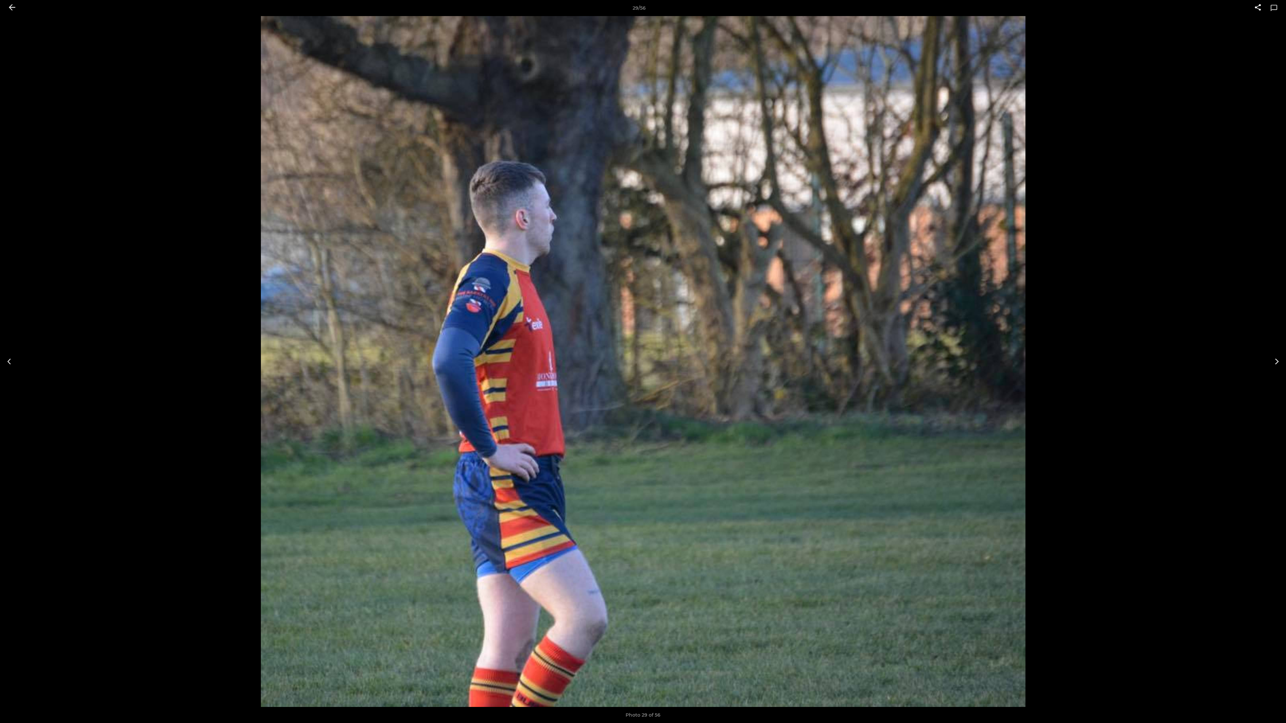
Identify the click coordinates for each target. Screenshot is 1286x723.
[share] (1258, 8)
